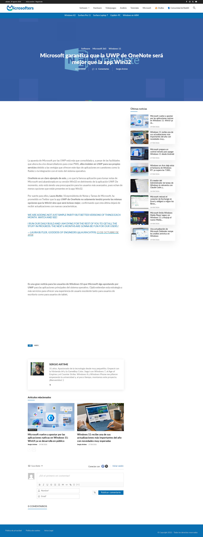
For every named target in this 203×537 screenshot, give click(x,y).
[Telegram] (98, 110)
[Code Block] (67, 484)
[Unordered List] (59, 484)
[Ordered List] (55, 484)
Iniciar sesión (117, 466)
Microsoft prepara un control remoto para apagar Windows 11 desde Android (162, 152)
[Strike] (51, 484)
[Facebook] (186, 1)
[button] (194, 8)
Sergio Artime (122, 69)
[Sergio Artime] (39, 374)
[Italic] (43, 484)
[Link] (70, 484)
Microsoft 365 (99, 49)
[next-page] (34, 449)
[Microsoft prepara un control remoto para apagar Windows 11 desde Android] (139, 153)
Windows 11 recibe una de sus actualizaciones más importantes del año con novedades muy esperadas (99, 437)
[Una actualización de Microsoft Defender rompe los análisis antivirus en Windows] (139, 234)
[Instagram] (189, 1)
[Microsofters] (26, 8)
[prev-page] (29, 449)
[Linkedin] (91, 110)
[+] (78, 484)
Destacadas (81, 430)
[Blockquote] (63, 484)
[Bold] (40, 484)
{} (74, 484)
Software (85, 49)
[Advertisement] (76, 136)
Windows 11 (115, 49)
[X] (192, 1)
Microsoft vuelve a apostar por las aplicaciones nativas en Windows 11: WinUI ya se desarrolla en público (48, 437)
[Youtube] (196, 1)
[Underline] (47, 484)
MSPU (36, 345)
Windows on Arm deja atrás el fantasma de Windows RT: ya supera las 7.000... (162, 168)
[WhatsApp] (85, 110)
